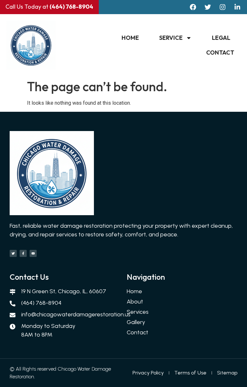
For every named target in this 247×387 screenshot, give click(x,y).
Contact (220, 52)
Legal (221, 37)
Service (171, 37)
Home (130, 37)
